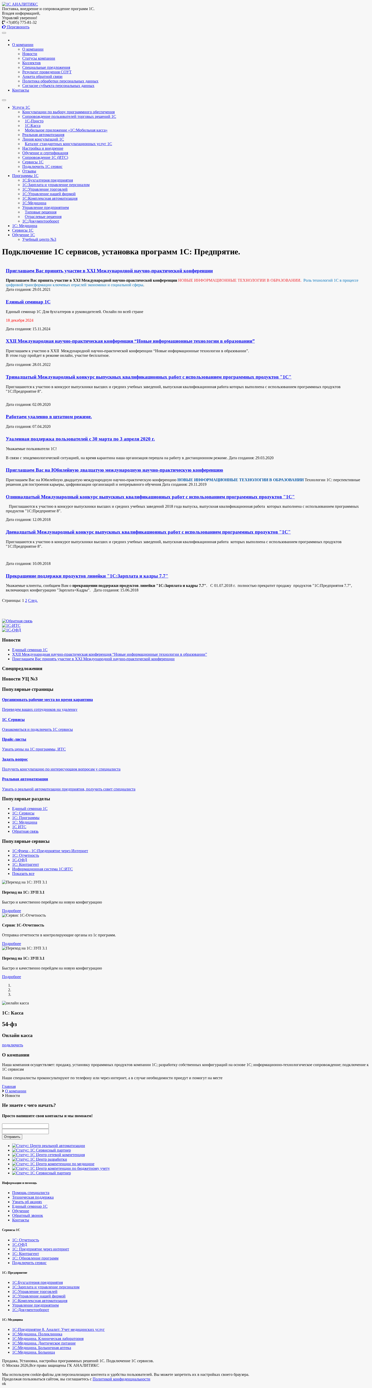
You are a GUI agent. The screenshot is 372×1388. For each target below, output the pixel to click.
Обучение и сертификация (45, 153)
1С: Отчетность (25, 855)
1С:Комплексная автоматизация (49, 198)
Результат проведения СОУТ (47, 72)
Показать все (23, 873)
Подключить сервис (29, 1263)
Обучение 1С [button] (23, 235)
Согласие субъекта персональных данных (58, 85)
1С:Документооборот (40, 221)
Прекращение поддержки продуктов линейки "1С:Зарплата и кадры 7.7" (87, 576)
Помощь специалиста (30, 1193)
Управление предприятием (45, 207)
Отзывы (29, 171)
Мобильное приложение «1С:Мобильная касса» (66, 130)
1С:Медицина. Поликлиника (37, 1334)
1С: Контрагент (25, 864)
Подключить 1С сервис (42, 166)
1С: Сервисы (23, 813)
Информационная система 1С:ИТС (42, 869)
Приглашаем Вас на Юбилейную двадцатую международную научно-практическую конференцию (114, 470)
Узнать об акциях (27, 1202)
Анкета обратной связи (42, 76)
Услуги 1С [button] (21, 107)
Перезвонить (17, 27)
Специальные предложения (46, 67)
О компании (33, 49)
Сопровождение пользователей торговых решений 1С (69, 116)
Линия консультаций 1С (43, 139)
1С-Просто (34, 121)
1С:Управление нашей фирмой (49, 194)
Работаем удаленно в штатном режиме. (49, 416)
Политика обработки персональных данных (60, 81)
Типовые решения (40, 212)
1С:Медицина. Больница (33, 1352)
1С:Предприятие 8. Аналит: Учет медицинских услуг (58, 1329)
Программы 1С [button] (25, 175)
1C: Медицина (24, 226)
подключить (12, 1045)
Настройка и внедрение (42, 148)
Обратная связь (25, 831)
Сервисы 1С (33, 162)
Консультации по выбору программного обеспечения (68, 112)
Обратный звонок (27, 1215)
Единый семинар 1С (28, 301)
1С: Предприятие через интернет (40, 1249)
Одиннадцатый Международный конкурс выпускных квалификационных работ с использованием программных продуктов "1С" (150, 496)
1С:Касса (32, 125)
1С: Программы (25, 818)
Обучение (20, 1211)
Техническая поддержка (33, 1197)
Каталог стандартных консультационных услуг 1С (68, 144)
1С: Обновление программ (35, 1258)
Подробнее (11, 911)
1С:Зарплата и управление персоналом (56, 185)
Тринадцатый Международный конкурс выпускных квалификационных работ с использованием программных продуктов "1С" (149, 377)
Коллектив (31, 63)
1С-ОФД (19, 860)
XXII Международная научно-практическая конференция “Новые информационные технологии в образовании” (130, 341)
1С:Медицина (34, 203)
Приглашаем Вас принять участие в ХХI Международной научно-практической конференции (109, 270)
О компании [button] (22, 44)
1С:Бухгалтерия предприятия (47, 180)
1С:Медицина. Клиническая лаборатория (48, 1338)
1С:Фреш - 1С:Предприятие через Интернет (50, 851)
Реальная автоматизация (43, 135)
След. (33, 600)
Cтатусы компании (38, 58)
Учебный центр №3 (39, 239)
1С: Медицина (24, 822)
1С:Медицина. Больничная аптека (41, 1348)
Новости (29, 54)
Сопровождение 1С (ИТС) (45, 157)
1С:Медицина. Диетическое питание (44, 1343)
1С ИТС (19, 827)
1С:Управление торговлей (45, 189)
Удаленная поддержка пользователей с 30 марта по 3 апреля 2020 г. (80, 439)
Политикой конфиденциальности (121, 1379)
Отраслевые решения (43, 216)
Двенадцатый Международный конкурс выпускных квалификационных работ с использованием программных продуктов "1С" (148, 532)
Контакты (20, 90)
